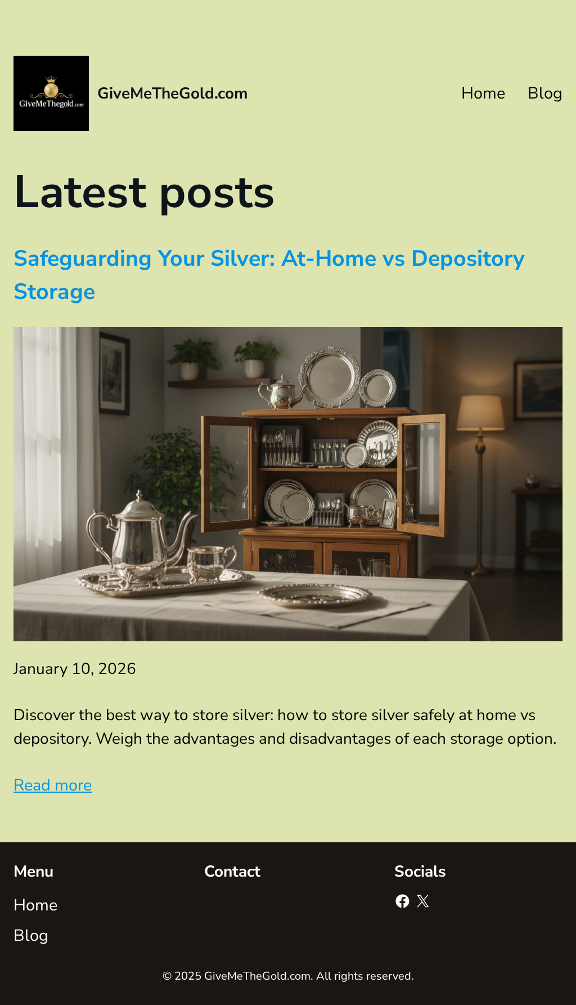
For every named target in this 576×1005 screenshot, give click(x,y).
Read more (53, 785)
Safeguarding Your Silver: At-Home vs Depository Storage (269, 275)
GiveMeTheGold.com (172, 93)
